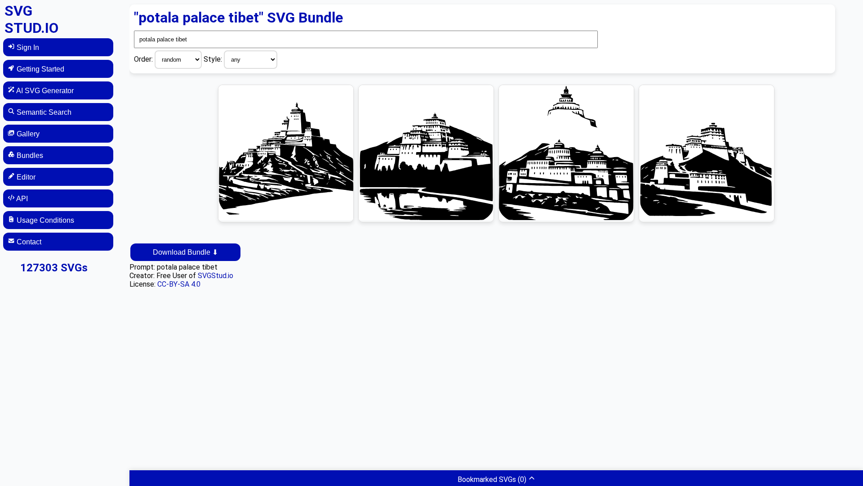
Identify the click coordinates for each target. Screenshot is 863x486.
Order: (144, 59)
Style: (214, 59)
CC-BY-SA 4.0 (178, 284)
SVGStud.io (215, 275)
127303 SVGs (54, 267)
